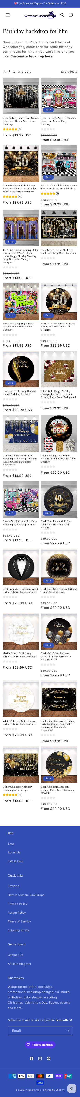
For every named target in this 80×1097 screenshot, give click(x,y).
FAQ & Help (15, 861)
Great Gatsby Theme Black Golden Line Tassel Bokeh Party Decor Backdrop (21, 121)
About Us (14, 852)
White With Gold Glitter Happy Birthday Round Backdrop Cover (20, 723)
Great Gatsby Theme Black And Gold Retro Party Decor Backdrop (58, 252)
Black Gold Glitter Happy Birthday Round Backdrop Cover (59, 591)
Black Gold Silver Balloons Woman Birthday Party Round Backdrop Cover (56, 656)
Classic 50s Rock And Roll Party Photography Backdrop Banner (20, 523)
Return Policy (17, 912)
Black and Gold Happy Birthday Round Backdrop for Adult (19, 393)
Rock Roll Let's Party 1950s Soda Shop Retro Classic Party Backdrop (58, 121)
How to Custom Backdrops (26, 894)
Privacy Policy (17, 903)
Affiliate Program (19, 963)
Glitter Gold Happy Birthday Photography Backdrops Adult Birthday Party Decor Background (58, 394)
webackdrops (33, 1089)
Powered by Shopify (53, 1089)
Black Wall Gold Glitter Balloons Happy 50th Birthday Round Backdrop (58, 326)
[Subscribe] (67, 1030)
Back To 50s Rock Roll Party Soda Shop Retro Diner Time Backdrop (59, 187)
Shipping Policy (18, 930)
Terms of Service (19, 921)
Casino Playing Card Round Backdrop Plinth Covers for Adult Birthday (58, 458)
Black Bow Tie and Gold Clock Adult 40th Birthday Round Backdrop (57, 524)
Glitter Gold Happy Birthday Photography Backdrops (17, 788)
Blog (11, 843)
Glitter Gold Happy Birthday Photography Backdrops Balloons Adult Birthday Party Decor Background (20, 460)
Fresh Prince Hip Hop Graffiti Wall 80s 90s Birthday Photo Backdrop (18, 326)
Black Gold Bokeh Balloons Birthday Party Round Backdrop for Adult (57, 789)
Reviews (13, 885)
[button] (7, 15)
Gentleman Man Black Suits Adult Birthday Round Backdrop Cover (20, 591)
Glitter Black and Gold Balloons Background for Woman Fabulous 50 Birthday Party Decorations (20, 188)
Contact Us (15, 954)
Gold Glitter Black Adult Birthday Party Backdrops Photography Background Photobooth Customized (58, 726)
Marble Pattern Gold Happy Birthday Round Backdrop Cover (20, 655)
